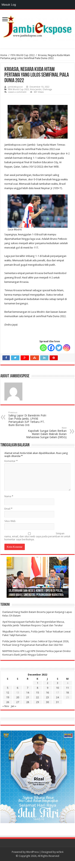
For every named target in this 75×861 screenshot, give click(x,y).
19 (7, 697)
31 (57, 702)
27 (17, 702)
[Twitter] (58, 347)
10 (57, 687)
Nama (8, 496)
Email (8, 508)
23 (47, 697)
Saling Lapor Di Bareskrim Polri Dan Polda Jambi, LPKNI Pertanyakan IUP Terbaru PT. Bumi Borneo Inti (27, 419)
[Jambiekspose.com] (37, 26)
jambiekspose (15, 87)
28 (27, 702)
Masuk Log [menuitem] (9, 4)
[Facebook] (51, 347)
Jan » (13, 706)
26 (7, 702)
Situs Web (10, 521)
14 (27, 692)
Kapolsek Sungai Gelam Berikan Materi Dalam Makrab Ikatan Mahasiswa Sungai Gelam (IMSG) (46, 433)
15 (37, 692)
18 (67, 692)
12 (7, 692)
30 (47, 702)
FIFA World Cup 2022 (23, 55)
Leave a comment (17, 92)
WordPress (32, 851)
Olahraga (47, 89)
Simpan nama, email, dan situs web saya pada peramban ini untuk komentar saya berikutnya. (37, 536)
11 (67, 687)
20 (17, 697)
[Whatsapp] (43, 347)
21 (27, 697)
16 (47, 692)
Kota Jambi (35, 89)
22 (37, 697)
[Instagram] (66, 347)
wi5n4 (59, 851)
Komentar (11, 461)
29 (37, 702)
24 (57, 697)
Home (3, 55)
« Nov (5, 706)
